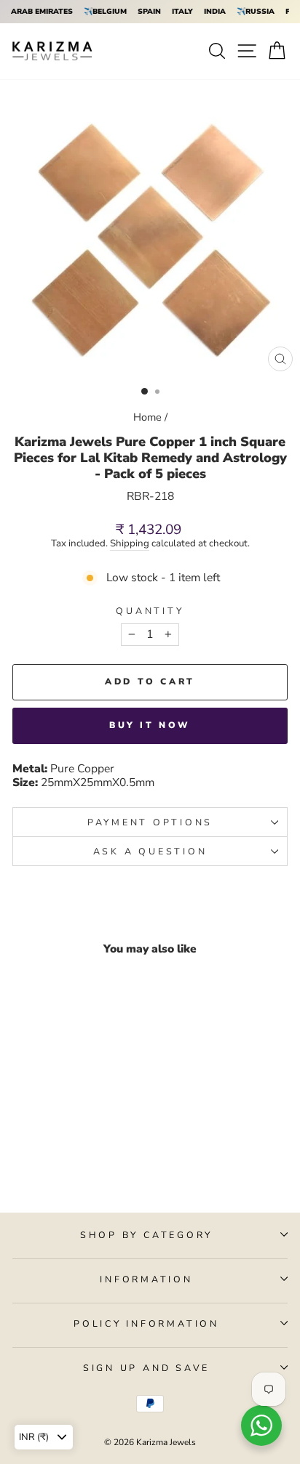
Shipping (129, 544)
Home (147, 417)
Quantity (149, 610)
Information (146, 1279)
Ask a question (150, 851)
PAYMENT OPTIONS (150, 822)
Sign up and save (146, 1368)
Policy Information (146, 1323)
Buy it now (150, 725)
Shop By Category (146, 1235)
